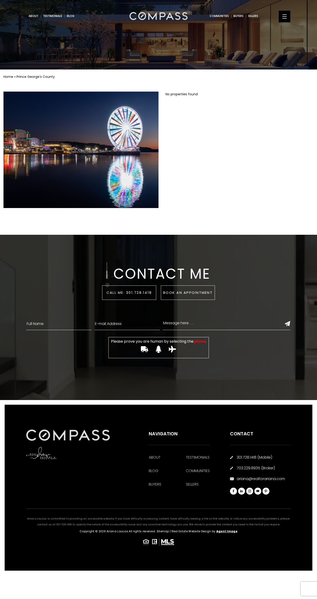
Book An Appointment (188, 292)
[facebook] (233, 491)
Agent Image (226, 531)
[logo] (158, 16)
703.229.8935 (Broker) (256, 468)
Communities (219, 16)
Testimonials (52, 16)
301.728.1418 (64, 524)
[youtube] (257, 491)
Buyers (238, 16)
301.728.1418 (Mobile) (254, 457)
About (33, 16)
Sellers (253, 16)
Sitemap (163, 531)
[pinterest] (265, 491)
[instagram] (249, 491)
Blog (70, 16)
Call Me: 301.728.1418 (129, 292)
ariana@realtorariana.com (261, 478)
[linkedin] (241, 491)
